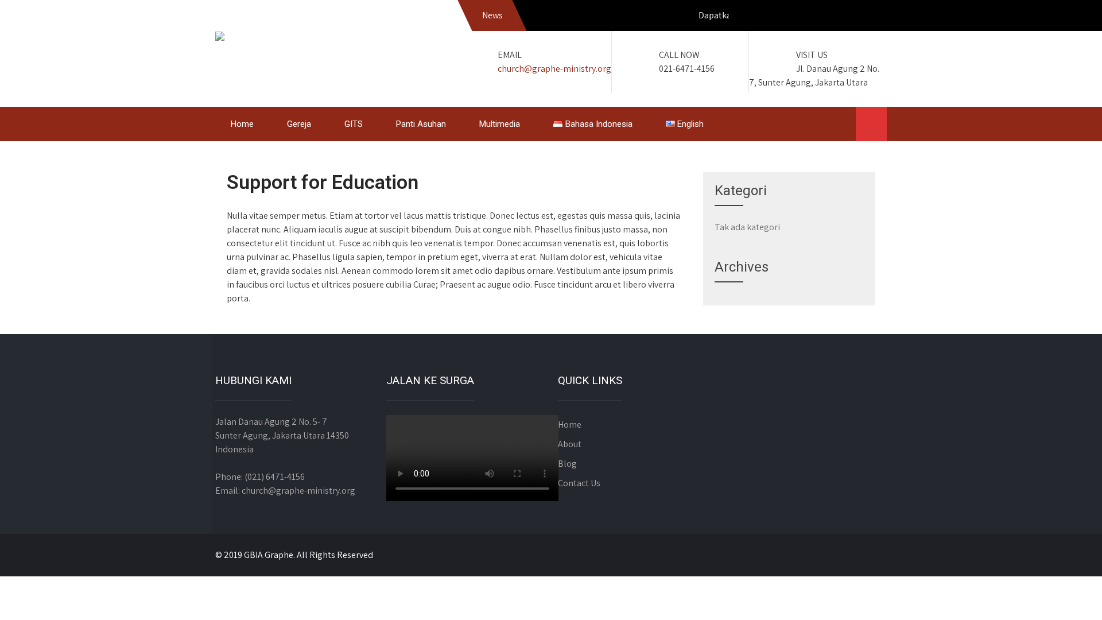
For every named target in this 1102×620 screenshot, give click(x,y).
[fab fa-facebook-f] (825, 17)
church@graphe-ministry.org (554, 69)
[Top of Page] (1069, 595)
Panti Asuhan (421, 124)
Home (242, 124)
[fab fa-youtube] (875, 17)
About (569, 444)
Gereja (299, 124)
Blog (567, 464)
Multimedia (499, 124)
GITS (353, 124)
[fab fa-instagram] (850, 17)
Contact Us (579, 483)
